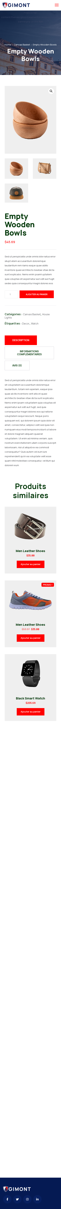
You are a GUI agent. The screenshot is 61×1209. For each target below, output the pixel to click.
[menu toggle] (57, 5)
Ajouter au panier (37, 294)
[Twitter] (17, 1199)
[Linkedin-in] (37, 1199)
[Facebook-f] (7, 1199)
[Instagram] (27, 1199)
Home (8, 44)
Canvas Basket (22, 44)
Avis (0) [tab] (17, 365)
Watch (34, 323)
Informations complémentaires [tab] (29, 353)
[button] (51, 91)
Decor (26, 323)
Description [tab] (20, 340)
